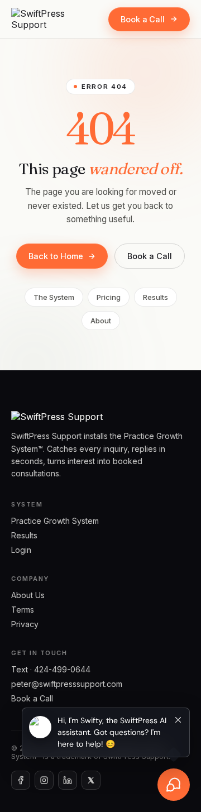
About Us (28, 595)
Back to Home (55, 256)
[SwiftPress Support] (53, 19)
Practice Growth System (55, 521)
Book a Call (143, 19)
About (100, 320)
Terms (22, 609)
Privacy (25, 624)
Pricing (109, 297)
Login (21, 550)
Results (155, 297)
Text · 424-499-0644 (50, 669)
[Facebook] (20, 780)
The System (54, 297)
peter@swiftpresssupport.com (66, 684)
